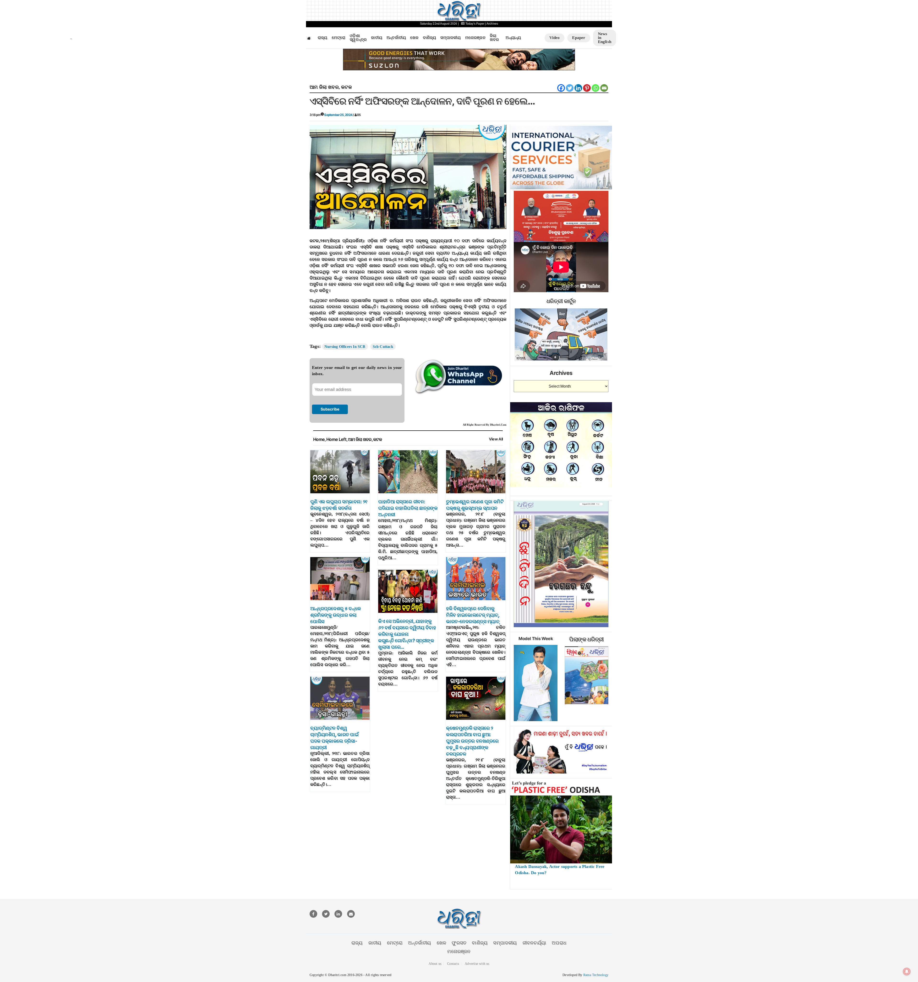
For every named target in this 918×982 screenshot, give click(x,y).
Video (554, 37)
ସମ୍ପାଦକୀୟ (450, 38)
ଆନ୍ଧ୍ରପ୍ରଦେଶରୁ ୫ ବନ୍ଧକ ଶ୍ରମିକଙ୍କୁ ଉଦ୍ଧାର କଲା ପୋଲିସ (335, 615)
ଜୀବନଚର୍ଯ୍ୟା (534, 942)
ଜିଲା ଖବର (494, 38)
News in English (604, 38)
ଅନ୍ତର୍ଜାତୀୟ (396, 38)
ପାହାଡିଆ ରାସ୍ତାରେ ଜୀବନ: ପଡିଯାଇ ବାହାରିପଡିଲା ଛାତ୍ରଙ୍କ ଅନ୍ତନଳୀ (407, 508)
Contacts (453, 964)
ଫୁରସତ (459, 942)
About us (435, 964)
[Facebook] (561, 88)
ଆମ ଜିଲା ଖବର (324, 87)
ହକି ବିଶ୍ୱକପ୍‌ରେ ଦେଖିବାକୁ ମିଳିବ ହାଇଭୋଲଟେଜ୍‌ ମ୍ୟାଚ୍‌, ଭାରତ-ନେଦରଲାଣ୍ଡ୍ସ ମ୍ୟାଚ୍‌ (472, 615)
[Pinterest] (587, 88)
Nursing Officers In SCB (345, 347)
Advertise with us (477, 964)
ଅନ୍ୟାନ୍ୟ (513, 38)
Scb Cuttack (383, 347)
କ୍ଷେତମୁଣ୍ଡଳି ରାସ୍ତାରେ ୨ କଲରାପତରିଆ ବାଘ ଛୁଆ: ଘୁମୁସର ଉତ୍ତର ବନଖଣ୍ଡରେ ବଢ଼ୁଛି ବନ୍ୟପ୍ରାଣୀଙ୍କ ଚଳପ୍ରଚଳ (472, 741)
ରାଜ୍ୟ (323, 38)
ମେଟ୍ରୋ (339, 38)
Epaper (578, 37)
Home (319, 439)
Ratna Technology (595, 975)
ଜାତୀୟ (376, 38)
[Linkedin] (578, 88)
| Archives (491, 23)
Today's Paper (474, 23)
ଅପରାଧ (559, 942)
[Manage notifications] (907, 971)
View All (496, 439)
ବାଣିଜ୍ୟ (429, 38)
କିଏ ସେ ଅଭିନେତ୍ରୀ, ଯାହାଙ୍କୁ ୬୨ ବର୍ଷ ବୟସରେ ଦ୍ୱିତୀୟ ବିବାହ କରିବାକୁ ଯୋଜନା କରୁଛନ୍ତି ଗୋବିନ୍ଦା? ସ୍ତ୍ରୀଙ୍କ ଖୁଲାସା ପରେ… (407, 634)
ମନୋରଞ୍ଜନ (475, 38)
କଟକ (346, 87)
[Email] (604, 88)
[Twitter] (570, 88)
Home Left (336, 439)
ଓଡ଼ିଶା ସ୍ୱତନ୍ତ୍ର (358, 38)
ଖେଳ (414, 38)
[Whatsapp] (595, 88)
